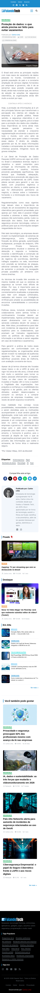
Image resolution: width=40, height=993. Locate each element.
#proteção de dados (9, 463)
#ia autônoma (6, 941)
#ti (28, 463)
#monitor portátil (7, 952)
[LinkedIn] (17, 529)
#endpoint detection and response (24, 941)
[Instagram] (13, 5)
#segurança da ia (8, 938)
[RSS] (27, 5)
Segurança (6, 20)
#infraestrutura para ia (22, 952)
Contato (13, 2)
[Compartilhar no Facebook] (5, 478)
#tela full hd (15, 948)
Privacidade (30, 985)
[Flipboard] (23, 5)
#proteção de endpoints (10, 945)
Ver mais (34, 687)
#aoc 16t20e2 (26, 948)
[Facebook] (17, 5)
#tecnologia (21, 463)
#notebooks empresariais (25, 955)
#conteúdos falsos (8, 955)
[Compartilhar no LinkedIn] (20, 478)
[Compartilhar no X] (10, 478)
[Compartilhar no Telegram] (30, 478)
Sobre (20, 2)
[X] (20, 5)
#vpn (32, 463)
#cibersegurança (18, 459)
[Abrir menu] (31, 10)
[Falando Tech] (11, 11)
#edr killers (6, 948)
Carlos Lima (16, 35)
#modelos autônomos (23, 938)
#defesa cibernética (27, 945)
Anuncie (26, 2)
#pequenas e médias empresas (12, 959)
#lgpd (28, 459)
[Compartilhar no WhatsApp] (25, 478)
